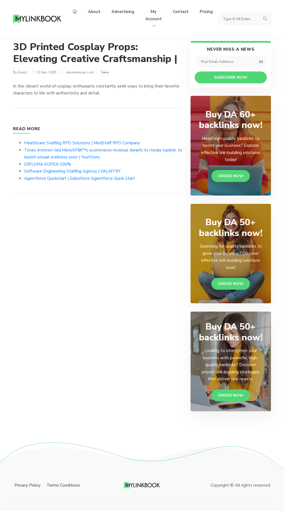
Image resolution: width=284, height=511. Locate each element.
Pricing (206, 11)
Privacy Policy (27, 485)
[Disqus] (97, 281)
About (94, 11)
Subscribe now (230, 77)
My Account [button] (153, 15)
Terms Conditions (63, 485)
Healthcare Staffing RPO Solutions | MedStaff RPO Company (82, 143)
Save (104, 72)
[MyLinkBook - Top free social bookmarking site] (142, 485)
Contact (181, 11)
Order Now (231, 176)
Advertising (122, 11)
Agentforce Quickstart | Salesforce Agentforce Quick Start (79, 178)
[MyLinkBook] (37, 19)
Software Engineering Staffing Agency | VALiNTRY (72, 171)
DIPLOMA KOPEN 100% (47, 164)
